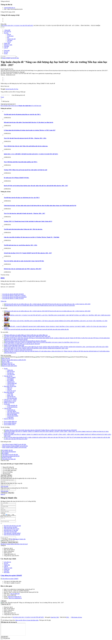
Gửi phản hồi (4, 636)
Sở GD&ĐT (10, 379)
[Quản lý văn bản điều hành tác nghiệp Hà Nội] (13, 360)
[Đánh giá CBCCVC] (7, 363)
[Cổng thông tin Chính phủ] (8, 459)
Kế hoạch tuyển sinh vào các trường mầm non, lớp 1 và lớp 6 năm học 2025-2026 (69, 304)
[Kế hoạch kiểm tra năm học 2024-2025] (14, 341)
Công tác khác (7, 408)
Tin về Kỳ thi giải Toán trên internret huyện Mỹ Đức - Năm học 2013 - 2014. (25, 138)
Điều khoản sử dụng (76, 617)
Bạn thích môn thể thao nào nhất (12, 525)
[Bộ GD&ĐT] (5, 453)
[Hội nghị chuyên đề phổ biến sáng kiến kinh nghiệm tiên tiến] (20, 329)
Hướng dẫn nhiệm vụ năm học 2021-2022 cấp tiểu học (18, 349)
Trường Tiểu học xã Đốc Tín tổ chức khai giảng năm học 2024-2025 (59, 430)
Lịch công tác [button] (7, 31)
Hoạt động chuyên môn (10, 386)
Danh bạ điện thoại (9, 418)
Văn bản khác (10, 384)
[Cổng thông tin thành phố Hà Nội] (10, 456)
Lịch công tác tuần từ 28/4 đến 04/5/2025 (13, 294)
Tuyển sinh (7, 404)
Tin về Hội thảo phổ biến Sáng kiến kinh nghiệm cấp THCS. (20, 162)
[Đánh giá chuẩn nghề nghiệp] (9, 365)
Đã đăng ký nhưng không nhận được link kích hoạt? (14, 544)
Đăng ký (3, 494)
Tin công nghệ (11, 374)
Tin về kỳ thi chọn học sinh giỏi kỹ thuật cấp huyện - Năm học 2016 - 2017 (24, 213)
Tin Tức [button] (6, 33)
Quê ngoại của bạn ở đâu (10, 531)
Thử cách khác (4, 486)
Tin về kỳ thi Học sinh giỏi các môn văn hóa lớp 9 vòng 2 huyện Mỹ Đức (24, 261)
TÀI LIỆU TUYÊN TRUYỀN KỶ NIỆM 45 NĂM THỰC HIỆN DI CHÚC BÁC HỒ (27, 336)
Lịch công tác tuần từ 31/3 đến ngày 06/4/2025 (14, 297)
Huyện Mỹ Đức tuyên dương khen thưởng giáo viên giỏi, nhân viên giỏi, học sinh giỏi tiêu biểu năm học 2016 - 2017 (36, 185)
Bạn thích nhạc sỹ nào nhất (11, 530)
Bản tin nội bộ (11, 371)
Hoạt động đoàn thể (9, 392)
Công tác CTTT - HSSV (10, 399)
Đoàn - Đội (10, 395)
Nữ (13, 514)
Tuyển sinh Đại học (12, 407)
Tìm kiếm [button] (6, 46)
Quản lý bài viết (11, 39)
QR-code (3, 601)
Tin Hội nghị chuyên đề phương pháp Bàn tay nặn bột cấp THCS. (22, 114)
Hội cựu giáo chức (12, 398)
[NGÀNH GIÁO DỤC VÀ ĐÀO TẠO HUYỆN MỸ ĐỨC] (17, 25)
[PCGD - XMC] (5, 361)
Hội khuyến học (11, 396)
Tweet (2, 97)
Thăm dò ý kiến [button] (8, 44)
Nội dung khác (6, 473)
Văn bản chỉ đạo (8, 376)
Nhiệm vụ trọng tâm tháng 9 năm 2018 (14, 345)
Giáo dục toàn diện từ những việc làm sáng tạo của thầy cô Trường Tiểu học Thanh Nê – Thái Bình (31, 237)
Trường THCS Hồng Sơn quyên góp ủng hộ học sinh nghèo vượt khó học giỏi (25, 170)
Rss (8, 37)
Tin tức (9, 42)
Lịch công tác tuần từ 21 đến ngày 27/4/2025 (14, 295)
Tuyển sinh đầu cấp (12, 405)
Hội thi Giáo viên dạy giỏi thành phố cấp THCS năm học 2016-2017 (22, 269)
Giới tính (3, 513)
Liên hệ (6, 566)
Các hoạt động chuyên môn (9, 468)
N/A (3, 514)
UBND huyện (11, 382)
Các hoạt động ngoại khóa (9, 470)
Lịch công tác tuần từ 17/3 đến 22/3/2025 (13, 298)
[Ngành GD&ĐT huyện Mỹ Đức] (10, 58)
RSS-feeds (6, 572)
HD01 (3, 278)
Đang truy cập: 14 (5, 604)
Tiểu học (9, 389)
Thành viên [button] (7, 43)
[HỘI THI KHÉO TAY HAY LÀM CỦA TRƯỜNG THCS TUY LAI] (23, 342)
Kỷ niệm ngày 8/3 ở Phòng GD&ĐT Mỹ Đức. (16, 177)
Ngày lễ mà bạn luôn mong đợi (12, 534)
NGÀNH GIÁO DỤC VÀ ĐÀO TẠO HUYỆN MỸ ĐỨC (28, 617)
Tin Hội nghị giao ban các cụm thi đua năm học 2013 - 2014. (20, 245)
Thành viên (7, 565)
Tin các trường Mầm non (10, 421)
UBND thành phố (12, 383)
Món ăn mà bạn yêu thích (10, 527)
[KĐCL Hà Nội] (5, 358)
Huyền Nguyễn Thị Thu (11, 89)
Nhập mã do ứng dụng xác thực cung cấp (11, 483)
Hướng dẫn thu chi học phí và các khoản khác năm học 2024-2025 (57, 305)
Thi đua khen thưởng (12, 415)
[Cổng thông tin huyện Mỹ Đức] (9, 454)
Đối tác (9, 34)
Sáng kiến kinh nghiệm (13, 413)
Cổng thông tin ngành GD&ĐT (11, 575)
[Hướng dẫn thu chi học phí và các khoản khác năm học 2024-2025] (22, 305)
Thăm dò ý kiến (8, 568)
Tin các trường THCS (9, 424)
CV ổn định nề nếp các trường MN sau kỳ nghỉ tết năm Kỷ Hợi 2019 (22, 344)
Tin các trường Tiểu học (10, 423)
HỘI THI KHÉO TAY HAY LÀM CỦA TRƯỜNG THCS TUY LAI (60, 342)
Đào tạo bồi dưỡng (12, 414)
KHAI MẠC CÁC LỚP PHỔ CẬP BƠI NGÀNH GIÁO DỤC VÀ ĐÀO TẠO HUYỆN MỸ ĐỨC (31, 154)
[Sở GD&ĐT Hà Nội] (7, 450)
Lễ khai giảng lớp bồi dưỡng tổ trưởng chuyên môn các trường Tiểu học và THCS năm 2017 (29, 130)
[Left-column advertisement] (8, 451)
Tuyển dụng (10, 36)
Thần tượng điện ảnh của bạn (11, 528)
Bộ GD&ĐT (10, 380)
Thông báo (3, 301)
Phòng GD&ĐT (11, 377)
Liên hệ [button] (6, 47)
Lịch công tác (7, 562)
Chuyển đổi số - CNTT (10, 401)
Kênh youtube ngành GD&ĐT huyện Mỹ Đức (14, 447)
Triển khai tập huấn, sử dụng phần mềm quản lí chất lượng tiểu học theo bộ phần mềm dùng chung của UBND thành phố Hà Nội (40, 205)
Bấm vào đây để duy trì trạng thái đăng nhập (26, 620)
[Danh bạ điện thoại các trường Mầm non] (15, 335)
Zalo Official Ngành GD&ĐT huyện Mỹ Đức (14, 444)
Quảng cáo (7, 569)
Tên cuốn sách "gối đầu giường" (12, 533)
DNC (67, 617)
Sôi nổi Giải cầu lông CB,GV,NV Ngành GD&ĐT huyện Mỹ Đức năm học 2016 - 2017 (28, 253)
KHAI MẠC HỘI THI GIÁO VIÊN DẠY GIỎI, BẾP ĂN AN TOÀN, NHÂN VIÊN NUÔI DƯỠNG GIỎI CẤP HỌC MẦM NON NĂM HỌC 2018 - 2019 (56, 347)
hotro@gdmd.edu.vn (9, 7)
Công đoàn (10, 393)
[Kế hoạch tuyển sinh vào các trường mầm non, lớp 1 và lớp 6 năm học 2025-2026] (26, 304)
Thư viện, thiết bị (11, 411)
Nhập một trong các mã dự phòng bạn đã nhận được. (14, 488)
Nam (8, 514)
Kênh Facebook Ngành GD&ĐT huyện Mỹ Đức (15, 446)
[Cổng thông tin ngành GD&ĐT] (9, 578)
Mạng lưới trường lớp (8, 467)
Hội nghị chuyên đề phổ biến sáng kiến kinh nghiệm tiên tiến (53, 329)
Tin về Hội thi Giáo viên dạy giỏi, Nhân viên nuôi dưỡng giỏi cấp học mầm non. (26, 146)
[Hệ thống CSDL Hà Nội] (8, 364)
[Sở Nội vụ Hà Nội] (6, 457)
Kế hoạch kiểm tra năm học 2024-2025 (36, 341)
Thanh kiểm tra (11, 410)
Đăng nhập (11, 492)
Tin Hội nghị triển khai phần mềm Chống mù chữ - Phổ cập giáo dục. (23, 229)
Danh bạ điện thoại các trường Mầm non (37, 335)
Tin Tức (6, 563)
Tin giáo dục (10, 373)
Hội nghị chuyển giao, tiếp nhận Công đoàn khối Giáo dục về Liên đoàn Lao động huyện (28, 122)
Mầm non (9, 387)
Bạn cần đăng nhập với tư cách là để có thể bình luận (21, 105)
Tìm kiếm (9, 40)
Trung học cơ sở (11, 390)
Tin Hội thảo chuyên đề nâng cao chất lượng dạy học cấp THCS (22, 197)
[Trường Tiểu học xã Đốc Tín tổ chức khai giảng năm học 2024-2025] (22, 430)
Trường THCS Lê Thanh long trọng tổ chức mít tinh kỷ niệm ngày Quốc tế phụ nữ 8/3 (28, 221)
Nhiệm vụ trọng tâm (9, 402)
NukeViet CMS (55, 617)
